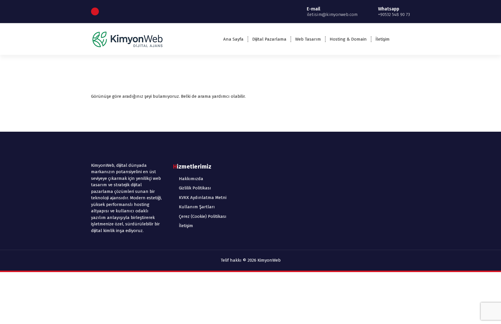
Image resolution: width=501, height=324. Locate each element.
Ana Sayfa (233, 39)
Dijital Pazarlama (269, 39)
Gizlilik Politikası (195, 188)
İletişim (382, 39)
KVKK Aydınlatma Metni (202, 197)
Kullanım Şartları (197, 206)
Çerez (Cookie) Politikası (202, 216)
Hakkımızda (191, 178)
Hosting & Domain (348, 39)
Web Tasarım (308, 39)
